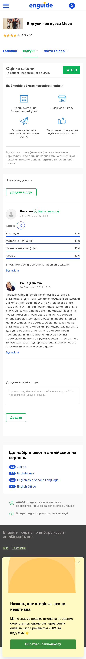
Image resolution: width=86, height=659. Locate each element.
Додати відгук (21, 192)
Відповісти (12, 270)
